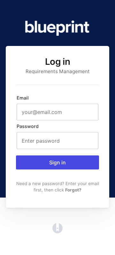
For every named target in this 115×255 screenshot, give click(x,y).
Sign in (57, 162)
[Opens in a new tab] (57, 231)
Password (28, 126)
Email (23, 98)
